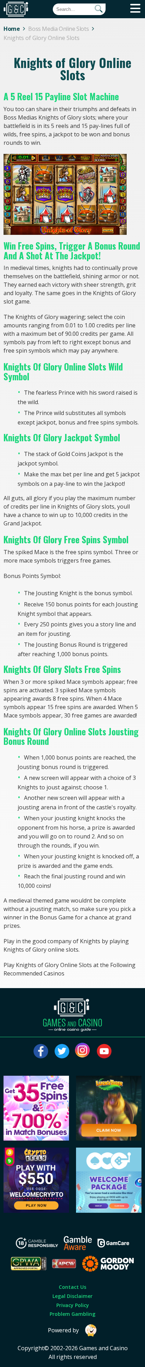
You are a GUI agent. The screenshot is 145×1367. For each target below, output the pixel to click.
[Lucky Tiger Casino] (108, 1138)
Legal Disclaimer (72, 1296)
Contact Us (72, 1287)
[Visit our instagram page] (83, 1051)
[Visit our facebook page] (40, 1051)
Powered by (63, 1330)
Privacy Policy (72, 1305)
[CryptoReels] (36, 1211)
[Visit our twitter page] (61, 1051)
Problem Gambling (72, 1314)
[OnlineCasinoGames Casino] (108, 1211)
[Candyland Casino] (36, 1138)
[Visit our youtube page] (104, 1051)
